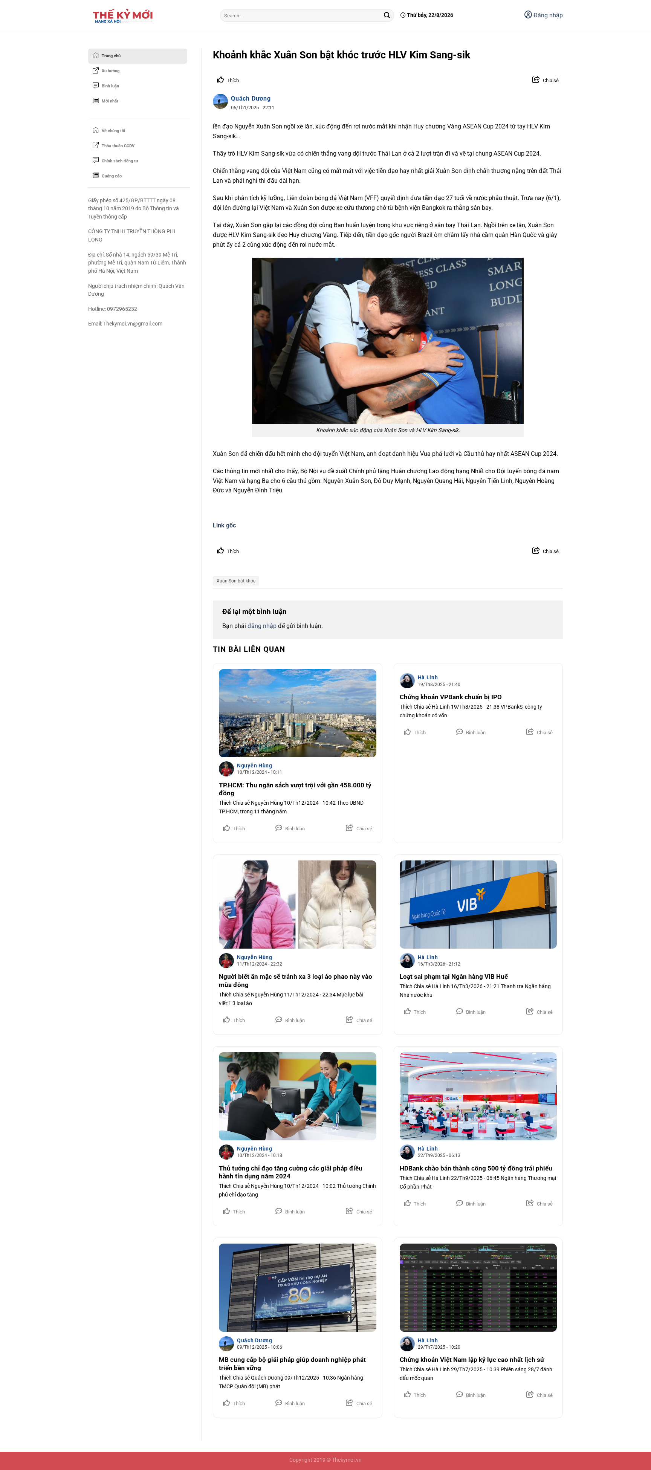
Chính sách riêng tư (120, 161)
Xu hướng (110, 71)
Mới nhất (110, 101)
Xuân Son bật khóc (236, 581)
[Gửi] (387, 15)
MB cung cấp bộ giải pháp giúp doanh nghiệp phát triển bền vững (292, 1364)
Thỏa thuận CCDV (118, 146)
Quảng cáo (112, 176)
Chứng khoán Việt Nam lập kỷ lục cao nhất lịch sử (472, 1359)
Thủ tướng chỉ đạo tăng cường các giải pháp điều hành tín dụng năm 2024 (290, 1172)
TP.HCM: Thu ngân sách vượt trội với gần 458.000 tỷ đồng (295, 789)
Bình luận (110, 86)
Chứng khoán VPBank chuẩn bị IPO (451, 697)
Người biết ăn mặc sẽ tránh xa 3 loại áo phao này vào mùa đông (295, 981)
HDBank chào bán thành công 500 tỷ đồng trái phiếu (476, 1168)
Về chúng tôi (113, 130)
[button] (540, 80)
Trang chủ (111, 55)
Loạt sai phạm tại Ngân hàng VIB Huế (454, 976)
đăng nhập (262, 626)
